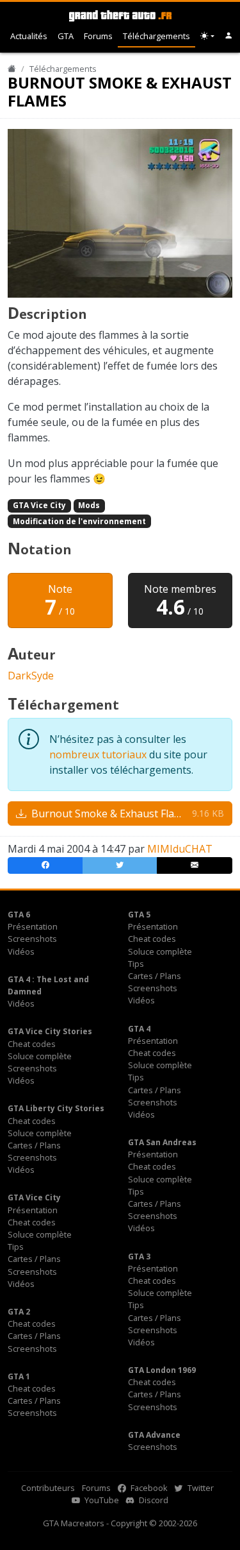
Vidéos (21, 951)
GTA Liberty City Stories (56, 1108)
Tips (136, 963)
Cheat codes (152, 938)
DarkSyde (31, 676)
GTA (66, 36)
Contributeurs (48, 1488)
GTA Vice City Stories (50, 1031)
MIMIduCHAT (179, 849)
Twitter (200, 1488)
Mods (89, 505)
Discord (152, 1500)
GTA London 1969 (162, 1370)
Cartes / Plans (154, 976)
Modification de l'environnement (79, 521)
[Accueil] (12, 68)
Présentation (33, 926)
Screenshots (32, 938)
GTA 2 (19, 1311)
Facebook (148, 1488)
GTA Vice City (39, 505)
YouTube (101, 1500)
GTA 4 (139, 1028)
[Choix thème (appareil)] (207, 36)
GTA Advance (154, 1434)
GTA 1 (19, 1376)
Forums (98, 36)
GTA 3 (139, 1256)
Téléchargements (156, 36)
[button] (229, 36)
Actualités (28, 36)
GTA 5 (139, 914)
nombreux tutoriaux (98, 754)
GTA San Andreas (162, 1142)
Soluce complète (160, 951)
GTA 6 (19, 914)
